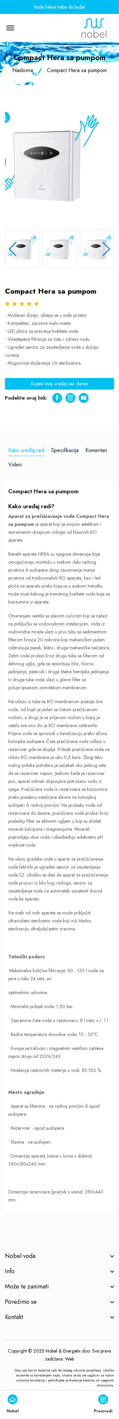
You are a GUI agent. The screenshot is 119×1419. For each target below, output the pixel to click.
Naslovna (22, 70)
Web (69, 1359)
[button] (106, 249)
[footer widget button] (59, 1256)
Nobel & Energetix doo (68, 1351)
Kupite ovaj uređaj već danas (59, 383)
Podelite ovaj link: (26, 398)
